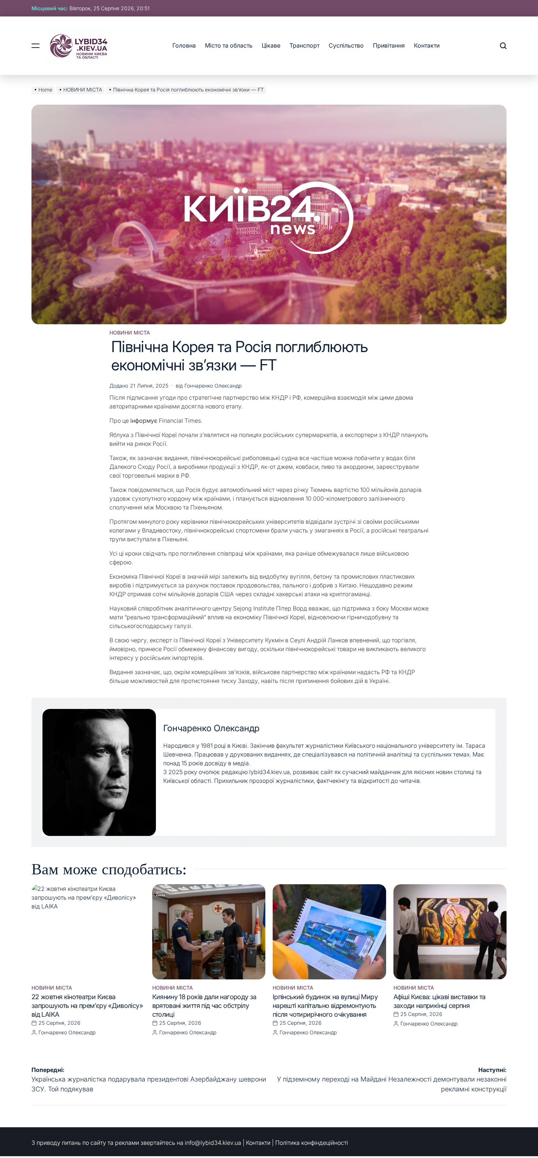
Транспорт (304, 45)
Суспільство (346, 45)
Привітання (389, 45)
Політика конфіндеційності (311, 1142)
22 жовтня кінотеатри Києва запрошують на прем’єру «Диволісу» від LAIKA (87, 1005)
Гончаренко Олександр (213, 385)
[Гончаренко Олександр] (99, 772)
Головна (184, 45)
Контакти (427, 45)
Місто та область (229, 45)
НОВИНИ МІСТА (129, 333)
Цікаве (271, 45)
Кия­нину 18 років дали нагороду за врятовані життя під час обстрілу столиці (204, 1005)
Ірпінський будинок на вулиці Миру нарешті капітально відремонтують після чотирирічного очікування (325, 1005)
